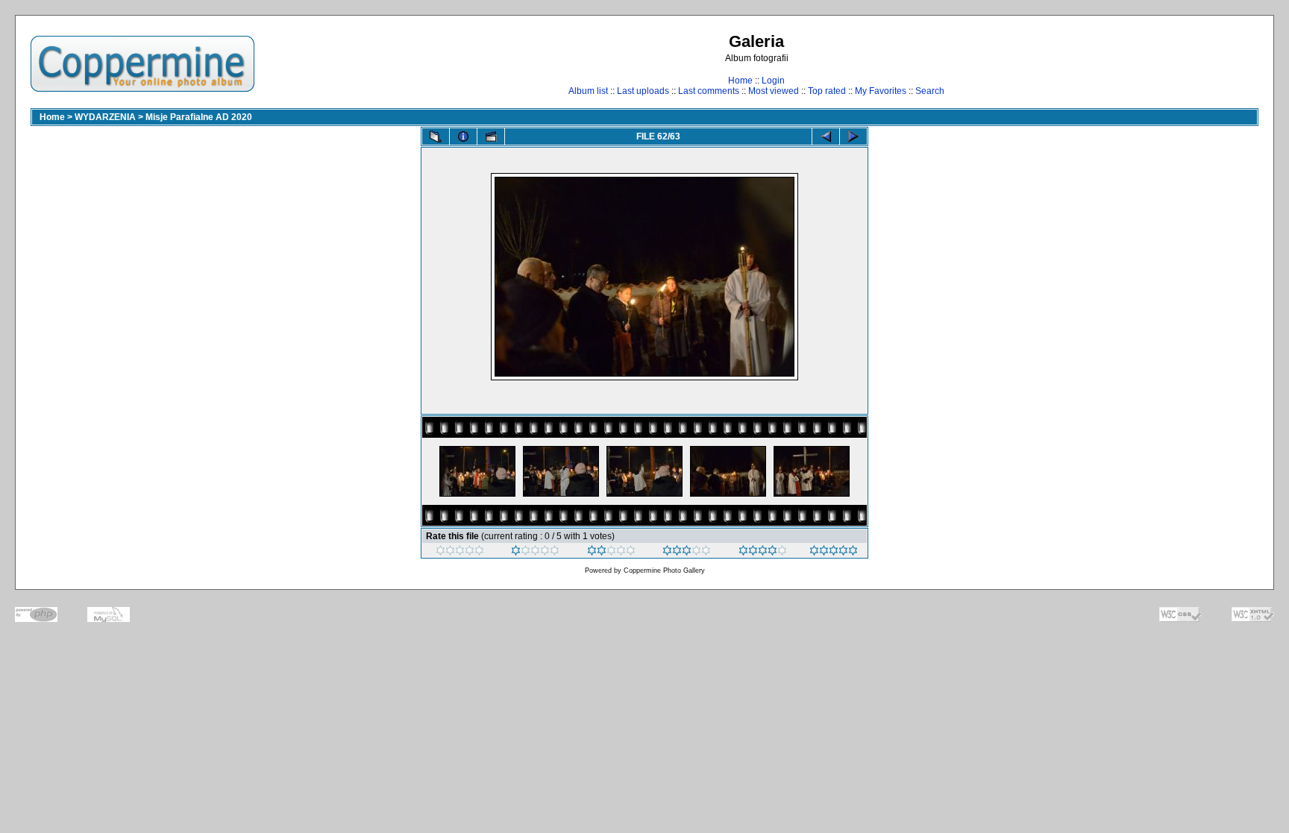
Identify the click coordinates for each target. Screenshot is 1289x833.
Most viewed (773, 91)
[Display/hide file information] (463, 136)
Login (773, 80)
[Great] (833, 552)
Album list (588, 91)
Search (929, 91)
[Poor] (535, 552)
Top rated (827, 91)
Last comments (708, 91)
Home (740, 80)
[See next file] (853, 136)
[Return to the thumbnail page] (435, 136)
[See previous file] (825, 136)
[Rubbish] (460, 552)
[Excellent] (762, 552)
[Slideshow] (490, 136)
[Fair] (611, 552)
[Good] (686, 552)
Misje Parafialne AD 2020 (198, 117)
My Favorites (880, 91)
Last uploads (643, 91)
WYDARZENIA (105, 117)
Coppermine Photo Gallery (664, 570)
